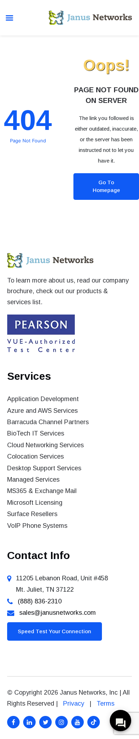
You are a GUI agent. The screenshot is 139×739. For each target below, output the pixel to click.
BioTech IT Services (35, 433)
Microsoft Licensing (34, 502)
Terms (105, 703)
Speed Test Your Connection (54, 631)
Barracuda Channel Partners (48, 422)
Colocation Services (35, 456)
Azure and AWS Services (42, 410)
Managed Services (33, 479)
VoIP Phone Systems (37, 525)
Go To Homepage (106, 186)
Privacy (73, 703)
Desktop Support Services (44, 468)
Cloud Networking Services (45, 445)
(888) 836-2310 (40, 601)
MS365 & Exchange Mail (42, 490)
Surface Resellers (32, 514)
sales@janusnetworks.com (57, 612)
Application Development (43, 399)
